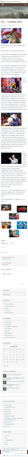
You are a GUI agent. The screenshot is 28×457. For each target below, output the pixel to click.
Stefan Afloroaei (9, 335)
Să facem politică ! (8, 258)
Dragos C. (7, 308)
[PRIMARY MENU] (3, 4)
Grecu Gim (7, 310)
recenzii (4, 252)
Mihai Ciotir (8, 411)
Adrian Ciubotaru (9, 304)
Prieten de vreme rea (10, 407)
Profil (6, 444)
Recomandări (6, 263)
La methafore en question (11, 326)
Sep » (7, 365)
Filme (6, 442)
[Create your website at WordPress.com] (14, 1)
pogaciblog (7, 413)
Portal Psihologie (9, 312)
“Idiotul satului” (17, 374)
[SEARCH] (25, 4)
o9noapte (7, 426)
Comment (22, 283)
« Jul (4, 365)
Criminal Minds (9, 440)
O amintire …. (17, 388)
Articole (7, 435)
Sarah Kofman (8, 333)
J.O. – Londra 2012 (11, 21)
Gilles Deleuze (8, 322)
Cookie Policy (7, 451)
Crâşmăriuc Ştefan (9, 306)
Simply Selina (8, 405)
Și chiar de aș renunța (19, 381)
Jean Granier (8, 324)
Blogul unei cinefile (9, 416)
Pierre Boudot (8, 328)
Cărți (6, 437)
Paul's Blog (7, 409)
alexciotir (13, 25)
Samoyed (7, 331)
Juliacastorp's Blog (9, 424)
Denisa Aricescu (9, 422)
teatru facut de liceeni (10, 337)
